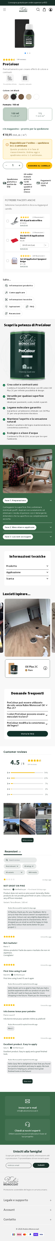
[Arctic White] (6, 97)
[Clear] (36, 97)
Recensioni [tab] (13, 851)
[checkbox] (32, 872)
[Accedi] (50, 9)
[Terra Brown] (21, 97)
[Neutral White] (29, 97)
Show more (27, 1081)
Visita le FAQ (27, 734)
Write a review (27, 840)
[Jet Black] (13, 97)
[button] (4, 9)
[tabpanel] (27, 971)
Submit (41, 1165)
